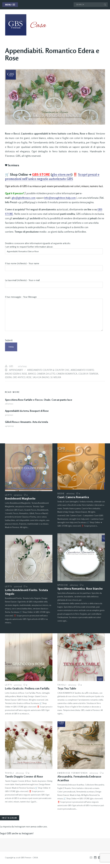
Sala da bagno (41, 377)
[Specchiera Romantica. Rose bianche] (81, 557)
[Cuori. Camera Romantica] (81, 466)
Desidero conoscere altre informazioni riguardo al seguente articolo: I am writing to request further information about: (38, 245)
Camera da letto (46, 373)
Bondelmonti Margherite (20, 498)
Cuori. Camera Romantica (73, 497)
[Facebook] (99, 857)
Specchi (62, 585)
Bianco (32, 373)
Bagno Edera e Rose (16, 373)
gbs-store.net (61, 174)
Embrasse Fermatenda (72, 773)
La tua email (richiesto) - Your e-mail (22, 280)
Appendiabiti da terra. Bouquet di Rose (27, 410)
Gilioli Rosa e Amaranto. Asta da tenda (26, 421)
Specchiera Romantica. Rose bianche (80, 588)
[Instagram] (95, 857)
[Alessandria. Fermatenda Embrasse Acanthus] (81, 745)
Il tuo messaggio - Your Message (21, 297)
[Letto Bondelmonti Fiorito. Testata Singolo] (28, 558)
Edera (8, 377)
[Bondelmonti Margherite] (28, 467)
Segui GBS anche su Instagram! (17, 833)
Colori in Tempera (88, 373)
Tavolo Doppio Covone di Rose (24, 776)
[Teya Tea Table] (81, 657)
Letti (8, 495)
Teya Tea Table (66, 688)
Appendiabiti (16, 370)
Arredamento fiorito (82, 370)
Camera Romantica (66, 373)
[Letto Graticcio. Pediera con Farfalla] (28, 657)
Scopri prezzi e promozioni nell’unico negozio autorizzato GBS (52, 177)
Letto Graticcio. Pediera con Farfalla (27, 688)
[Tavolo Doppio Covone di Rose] (28, 745)
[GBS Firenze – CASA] (28, 25)
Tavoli (61, 685)
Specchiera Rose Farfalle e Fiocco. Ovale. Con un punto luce (38, 399)
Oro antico (19, 377)
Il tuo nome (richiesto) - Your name (22, 263)
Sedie (61, 493)
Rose (28, 377)
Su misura (55, 377)
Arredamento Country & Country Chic (48, 370)
